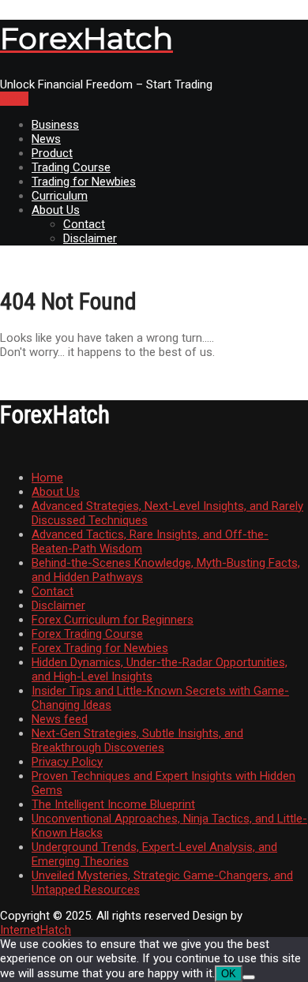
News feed (60, 719)
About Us (56, 210)
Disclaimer (90, 238)
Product (52, 153)
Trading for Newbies (84, 181)
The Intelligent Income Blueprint (113, 804)
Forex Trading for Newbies (100, 648)
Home (47, 477)
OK (228, 974)
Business (55, 125)
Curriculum (60, 196)
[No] (248, 977)
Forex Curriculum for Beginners (112, 620)
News (46, 139)
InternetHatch (35, 930)
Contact (84, 224)
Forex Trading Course (87, 634)
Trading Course (71, 167)
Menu (14, 99)
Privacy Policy (67, 762)
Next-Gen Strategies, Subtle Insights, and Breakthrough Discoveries (137, 740)
